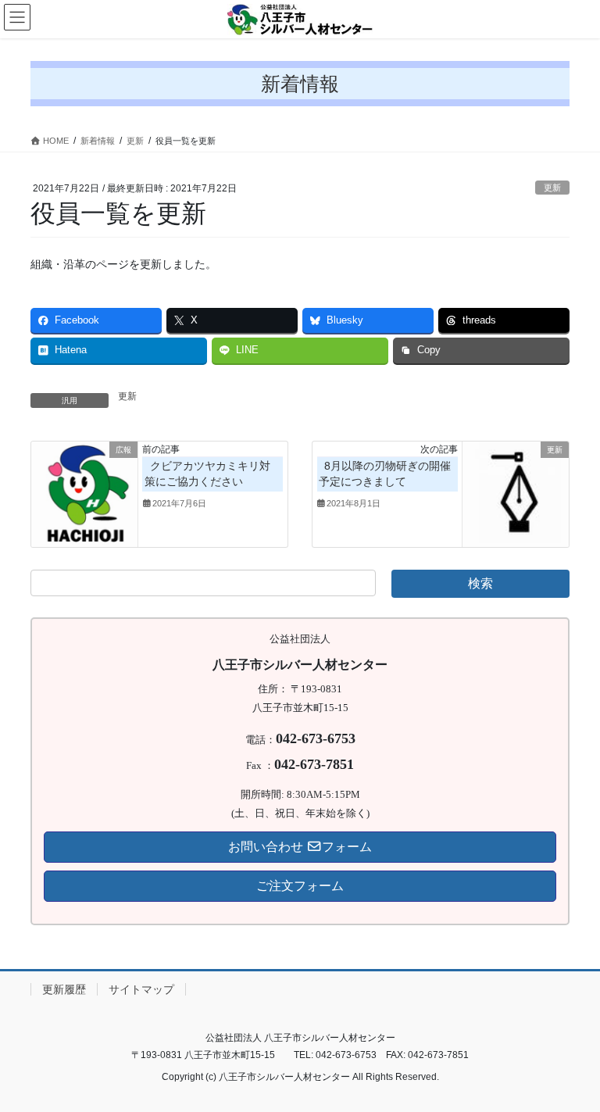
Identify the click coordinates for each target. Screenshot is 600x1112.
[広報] (84, 493)
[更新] (515, 493)
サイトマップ (141, 989)
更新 (552, 187)
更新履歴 (64, 989)
